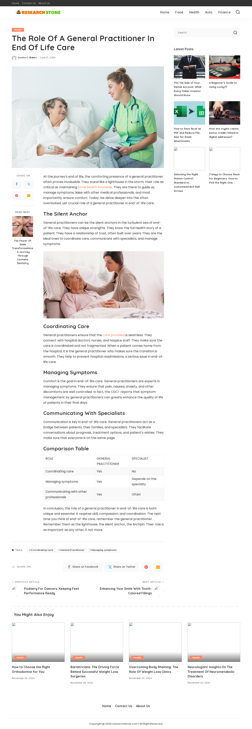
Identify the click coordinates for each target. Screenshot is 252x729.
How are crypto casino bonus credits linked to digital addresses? (224, 132)
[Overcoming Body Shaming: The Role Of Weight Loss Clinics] (155, 642)
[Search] (237, 12)
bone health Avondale (95, 187)
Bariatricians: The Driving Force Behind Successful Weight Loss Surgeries (94, 671)
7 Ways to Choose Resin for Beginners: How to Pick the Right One (224, 178)
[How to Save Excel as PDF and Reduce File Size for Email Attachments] (189, 113)
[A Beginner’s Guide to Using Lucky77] (224, 67)
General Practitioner (72, 550)
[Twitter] (28, 184)
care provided (114, 335)
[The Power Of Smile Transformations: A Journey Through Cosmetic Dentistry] (22, 226)
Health (18, 29)
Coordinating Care (42, 550)
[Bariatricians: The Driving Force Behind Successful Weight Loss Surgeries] (96, 642)
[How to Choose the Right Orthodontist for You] (38, 642)
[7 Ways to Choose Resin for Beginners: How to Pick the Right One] (224, 159)
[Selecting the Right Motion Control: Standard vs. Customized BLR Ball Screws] (189, 159)
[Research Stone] (38, 12)
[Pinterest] (16, 195)
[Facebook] (16, 184)
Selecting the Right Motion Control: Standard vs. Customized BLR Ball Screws (187, 182)
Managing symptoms (104, 550)
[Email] (28, 195)
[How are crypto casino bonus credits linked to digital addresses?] (224, 113)
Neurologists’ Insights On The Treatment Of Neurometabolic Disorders (211, 671)
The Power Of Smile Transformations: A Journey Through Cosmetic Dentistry (22, 251)
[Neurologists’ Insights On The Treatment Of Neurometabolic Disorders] (214, 642)
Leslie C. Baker (27, 57)
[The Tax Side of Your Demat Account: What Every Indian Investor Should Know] (189, 67)
